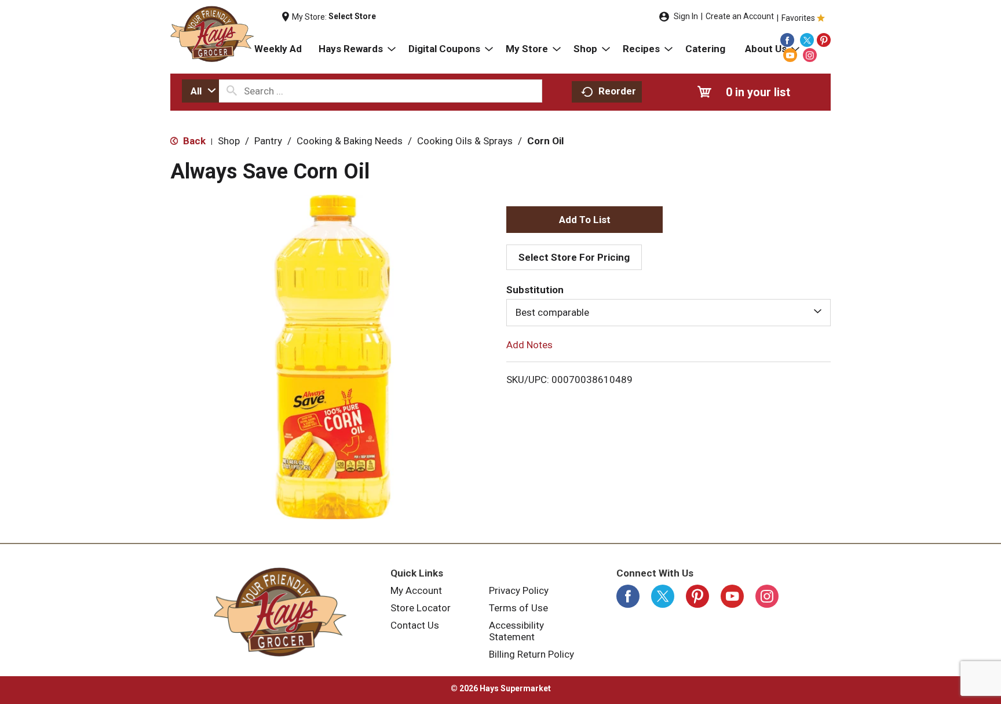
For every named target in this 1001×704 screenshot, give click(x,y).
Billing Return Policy (531, 654)
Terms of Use (518, 608)
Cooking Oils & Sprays (465, 141)
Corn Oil (545, 141)
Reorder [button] (617, 91)
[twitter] (807, 40)
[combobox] (200, 91)
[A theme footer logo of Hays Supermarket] (280, 611)
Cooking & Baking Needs (350, 141)
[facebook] (787, 40)
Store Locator (420, 608)
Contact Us (414, 625)
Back (193, 141)
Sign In (686, 16)
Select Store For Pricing (574, 257)
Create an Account (740, 16)
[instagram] (810, 55)
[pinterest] (824, 40)
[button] (584, 219)
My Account (416, 590)
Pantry (268, 141)
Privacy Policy (519, 590)
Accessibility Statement (516, 631)
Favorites (798, 18)
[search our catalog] (231, 91)
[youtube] (790, 55)
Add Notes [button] (529, 344)
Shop (229, 141)
